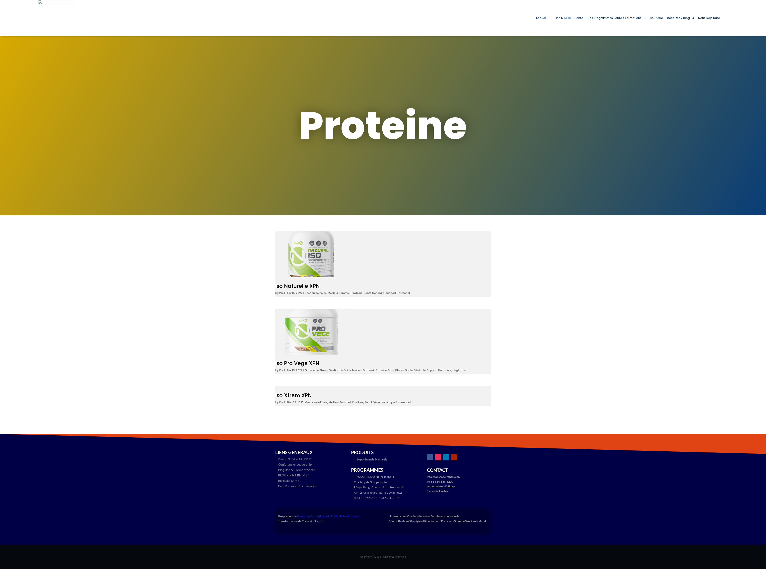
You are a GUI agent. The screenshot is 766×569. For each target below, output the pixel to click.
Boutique (656, 18)
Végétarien (460, 370)
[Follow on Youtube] (454, 457)
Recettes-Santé (288, 480)
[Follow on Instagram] (438, 457)
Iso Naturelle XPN (297, 286)
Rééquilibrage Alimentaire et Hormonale (379, 487)
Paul (282, 293)
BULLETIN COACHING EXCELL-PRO (377, 497)
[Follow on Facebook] (430, 457)
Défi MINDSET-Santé (569, 18)
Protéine (356, 293)
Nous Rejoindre (709, 18)
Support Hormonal (397, 293)
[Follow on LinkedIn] (446, 457)
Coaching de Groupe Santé (370, 482)
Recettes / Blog (678, 18)
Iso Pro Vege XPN (297, 363)
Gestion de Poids (315, 293)
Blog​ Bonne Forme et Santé (296, 470)
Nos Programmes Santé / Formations (614, 18)
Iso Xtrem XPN (293, 395)
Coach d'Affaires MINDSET (295, 459)
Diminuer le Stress (316, 370)
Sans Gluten (396, 370)
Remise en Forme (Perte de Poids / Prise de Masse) (328, 516)
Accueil (541, 18)
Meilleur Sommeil (339, 293)
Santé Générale (374, 293)
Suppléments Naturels (372, 459)
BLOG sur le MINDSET (293, 475)
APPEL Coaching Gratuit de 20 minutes (378, 492)
